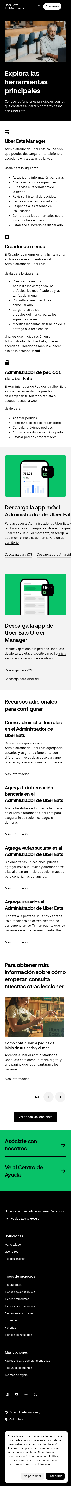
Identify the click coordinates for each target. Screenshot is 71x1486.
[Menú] (65, 6)
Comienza (52, 6)
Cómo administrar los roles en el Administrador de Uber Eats (33, 729)
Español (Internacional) (24, 1412)
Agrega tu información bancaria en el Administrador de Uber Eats (34, 794)
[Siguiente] (60, 1097)
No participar (32, 1476)
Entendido (55, 1476)
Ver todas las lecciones (35, 1117)
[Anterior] (48, 1097)
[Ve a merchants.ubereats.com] (14, 6)
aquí (48, 1464)
